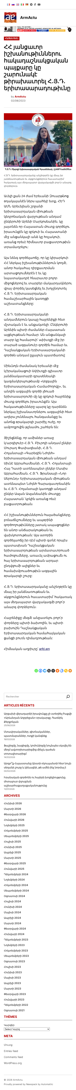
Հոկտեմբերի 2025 (16, 830)
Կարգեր (9, 1024)
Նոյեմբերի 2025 (14, 825)
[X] (49, 667)
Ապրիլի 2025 (12, 852)
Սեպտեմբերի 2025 (16, 836)
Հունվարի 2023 (14, 999)
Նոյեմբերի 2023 (14, 945)
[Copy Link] (66, 667)
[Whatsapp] (36, 667)
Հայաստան (11, 38)
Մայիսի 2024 (12, 912)
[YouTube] (39, 4)
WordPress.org (13, 1063)
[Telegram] (31, 4)
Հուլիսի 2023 (12, 966)
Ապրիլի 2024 (12, 917)
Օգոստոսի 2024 (14, 896)
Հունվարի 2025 (14, 868)
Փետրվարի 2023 (15, 994)
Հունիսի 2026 (13, 803)
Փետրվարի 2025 (15, 863)
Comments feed (13, 1057)
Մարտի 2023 (12, 988)
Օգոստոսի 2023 (14, 961)
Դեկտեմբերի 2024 (16, 874)
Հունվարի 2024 (14, 934)
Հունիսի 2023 (13, 972)
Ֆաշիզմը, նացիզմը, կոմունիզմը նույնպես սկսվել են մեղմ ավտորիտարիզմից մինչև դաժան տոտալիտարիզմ (37, 749)
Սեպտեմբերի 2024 (16, 890)
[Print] (57, 667)
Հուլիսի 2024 (12, 901)
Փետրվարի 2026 (15, 814)
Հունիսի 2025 (13, 847)
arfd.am (44, 649)
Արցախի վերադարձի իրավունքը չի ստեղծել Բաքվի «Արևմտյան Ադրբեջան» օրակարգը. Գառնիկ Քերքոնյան (38, 717)
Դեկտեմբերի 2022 (16, 1004)
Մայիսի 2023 (12, 977)
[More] (70, 667)
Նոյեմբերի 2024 (14, 879)
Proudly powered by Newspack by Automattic (28, 1084)
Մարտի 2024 (12, 923)
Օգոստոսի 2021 (14, 1010)
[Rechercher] (68, 696)
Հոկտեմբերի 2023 (16, 950)
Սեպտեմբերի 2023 (16, 955)
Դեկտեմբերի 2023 (16, 939)
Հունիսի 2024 (13, 906)
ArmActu (28, 17)
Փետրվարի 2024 (15, 928)
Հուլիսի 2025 (12, 841)
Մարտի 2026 (12, 808)
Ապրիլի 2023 (12, 983)
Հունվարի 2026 (14, 819)
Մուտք (8, 1044)
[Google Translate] (61, 667)
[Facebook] (35, 4)
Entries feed (11, 1050)
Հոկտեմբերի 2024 (16, 885)
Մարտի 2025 (12, 857)
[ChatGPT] (53, 667)
